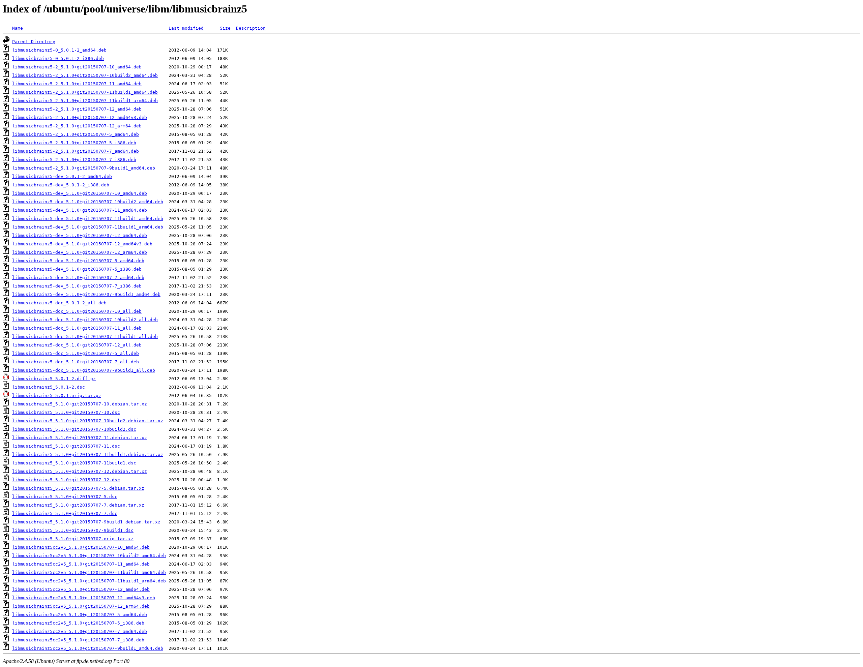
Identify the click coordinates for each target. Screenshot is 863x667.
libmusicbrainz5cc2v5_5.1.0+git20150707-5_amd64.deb (79, 614)
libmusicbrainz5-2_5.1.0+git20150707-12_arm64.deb (77, 125)
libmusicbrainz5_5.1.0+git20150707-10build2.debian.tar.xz (87, 420)
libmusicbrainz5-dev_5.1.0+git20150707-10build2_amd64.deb (87, 201)
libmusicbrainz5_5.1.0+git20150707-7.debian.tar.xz (78, 505)
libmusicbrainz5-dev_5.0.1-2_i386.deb (60, 184)
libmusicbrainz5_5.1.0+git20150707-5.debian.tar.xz (78, 488)
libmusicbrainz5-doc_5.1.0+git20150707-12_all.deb (77, 344)
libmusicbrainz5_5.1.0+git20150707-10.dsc (66, 412)
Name (17, 28)
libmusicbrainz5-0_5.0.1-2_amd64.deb (59, 50)
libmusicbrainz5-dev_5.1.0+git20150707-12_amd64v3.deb (82, 243)
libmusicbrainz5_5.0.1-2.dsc (48, 387)
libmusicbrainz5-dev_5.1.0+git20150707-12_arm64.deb (79, 252)
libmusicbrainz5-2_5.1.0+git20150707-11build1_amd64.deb (85, 92)
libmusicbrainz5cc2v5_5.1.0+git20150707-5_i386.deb (78, 623)
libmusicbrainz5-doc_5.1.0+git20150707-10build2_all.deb (85, 319)
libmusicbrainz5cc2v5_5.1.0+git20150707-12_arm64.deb (81, 606)
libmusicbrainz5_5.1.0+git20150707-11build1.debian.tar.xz (87, 454)
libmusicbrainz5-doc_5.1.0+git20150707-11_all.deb (77, 328)
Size (225, 28)
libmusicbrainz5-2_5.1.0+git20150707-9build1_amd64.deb (83, 168)
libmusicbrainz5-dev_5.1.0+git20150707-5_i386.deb (77, 269)
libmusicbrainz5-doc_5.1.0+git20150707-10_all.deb (77, 311)
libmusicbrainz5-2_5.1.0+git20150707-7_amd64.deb (75, 151)
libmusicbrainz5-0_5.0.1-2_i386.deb (58, 58)
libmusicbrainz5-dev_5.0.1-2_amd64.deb (62, 176)
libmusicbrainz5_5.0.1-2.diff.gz (54, 378)
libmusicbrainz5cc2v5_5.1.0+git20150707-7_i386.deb (78, 639)
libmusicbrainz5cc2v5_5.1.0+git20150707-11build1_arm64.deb (89, 580)
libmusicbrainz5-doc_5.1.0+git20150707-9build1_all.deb (83, 370)
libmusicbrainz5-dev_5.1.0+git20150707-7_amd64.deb (78, 277)
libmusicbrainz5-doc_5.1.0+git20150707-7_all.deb (75, 361)
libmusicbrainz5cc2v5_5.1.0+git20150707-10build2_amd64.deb (89, 555)
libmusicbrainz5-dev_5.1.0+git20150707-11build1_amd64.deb (87, 218)
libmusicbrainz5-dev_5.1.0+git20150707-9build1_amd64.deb (86, 294)
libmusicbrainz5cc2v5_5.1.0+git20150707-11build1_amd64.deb (89, 572)
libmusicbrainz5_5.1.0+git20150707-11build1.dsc (74, 462)
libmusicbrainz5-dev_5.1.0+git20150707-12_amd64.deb (79, 235)
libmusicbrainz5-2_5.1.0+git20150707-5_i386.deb (74, 142)
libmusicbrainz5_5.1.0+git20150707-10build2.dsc (74, 429)
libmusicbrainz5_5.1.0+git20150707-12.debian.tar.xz (79, 471)
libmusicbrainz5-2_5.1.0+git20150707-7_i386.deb (74, 159)
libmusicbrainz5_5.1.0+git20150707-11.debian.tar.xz (79, 437)
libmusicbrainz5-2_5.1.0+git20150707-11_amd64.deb (77, 83)
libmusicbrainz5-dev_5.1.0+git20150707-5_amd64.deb (78, 260)
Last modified (186, 28)
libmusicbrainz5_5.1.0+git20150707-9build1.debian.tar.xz (86, 521)
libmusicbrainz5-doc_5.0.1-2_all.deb (59, 302)
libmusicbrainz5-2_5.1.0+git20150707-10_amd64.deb (77, 66)
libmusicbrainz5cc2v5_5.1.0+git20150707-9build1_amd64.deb (87, 648)
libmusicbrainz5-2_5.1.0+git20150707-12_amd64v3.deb (79, 117)
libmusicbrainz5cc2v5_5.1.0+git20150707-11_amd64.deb (81, 564)
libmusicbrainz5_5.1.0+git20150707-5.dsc (64, 496)
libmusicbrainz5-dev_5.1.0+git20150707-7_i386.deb (77, 286)
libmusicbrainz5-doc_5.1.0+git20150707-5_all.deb (75, 353)
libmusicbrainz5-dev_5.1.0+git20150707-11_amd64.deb (79, 210)
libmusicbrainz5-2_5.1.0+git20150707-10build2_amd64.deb (85, 75)
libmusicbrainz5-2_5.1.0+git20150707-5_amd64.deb (75, 134)
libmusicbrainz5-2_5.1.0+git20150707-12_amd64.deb (77, 109)
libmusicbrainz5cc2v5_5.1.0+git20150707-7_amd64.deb (79, 631)
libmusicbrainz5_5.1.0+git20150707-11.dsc (66, 446)
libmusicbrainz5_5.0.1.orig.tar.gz (56, 395)
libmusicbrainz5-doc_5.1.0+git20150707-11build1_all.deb (85, 336)
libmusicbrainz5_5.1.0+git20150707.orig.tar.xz (72, 538)
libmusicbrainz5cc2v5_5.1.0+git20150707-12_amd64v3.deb (83, 597)
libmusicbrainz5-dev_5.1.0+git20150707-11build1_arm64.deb (87, 227)
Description (251, 28)
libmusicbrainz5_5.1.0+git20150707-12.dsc (66, 479)
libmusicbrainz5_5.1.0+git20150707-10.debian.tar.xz (79, 403)
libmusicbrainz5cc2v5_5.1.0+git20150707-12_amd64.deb (81, 589)
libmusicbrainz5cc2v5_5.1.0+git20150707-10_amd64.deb (81, 547)
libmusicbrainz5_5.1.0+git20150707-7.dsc (64, 513)
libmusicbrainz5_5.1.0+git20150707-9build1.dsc (72, 530)
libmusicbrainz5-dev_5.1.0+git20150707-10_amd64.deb (79, 193)
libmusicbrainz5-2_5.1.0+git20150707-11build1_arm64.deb (85, 100)
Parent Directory (33, 41)
